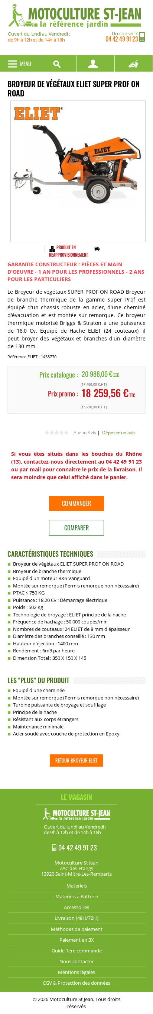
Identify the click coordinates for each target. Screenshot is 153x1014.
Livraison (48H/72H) (76, 918)
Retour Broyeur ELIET (76, 760)
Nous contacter (76, 961)
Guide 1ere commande (77, 950)
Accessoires (76, 907)
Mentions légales (76, 972)
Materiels (76, 885)
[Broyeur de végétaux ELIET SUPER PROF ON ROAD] (78, 171)
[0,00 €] (134, 63)
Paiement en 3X (76, 939)
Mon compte (95, 63)
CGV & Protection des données (76, 983)
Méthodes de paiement (76, 929)
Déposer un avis (119, 432)
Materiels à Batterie (76, 896)
